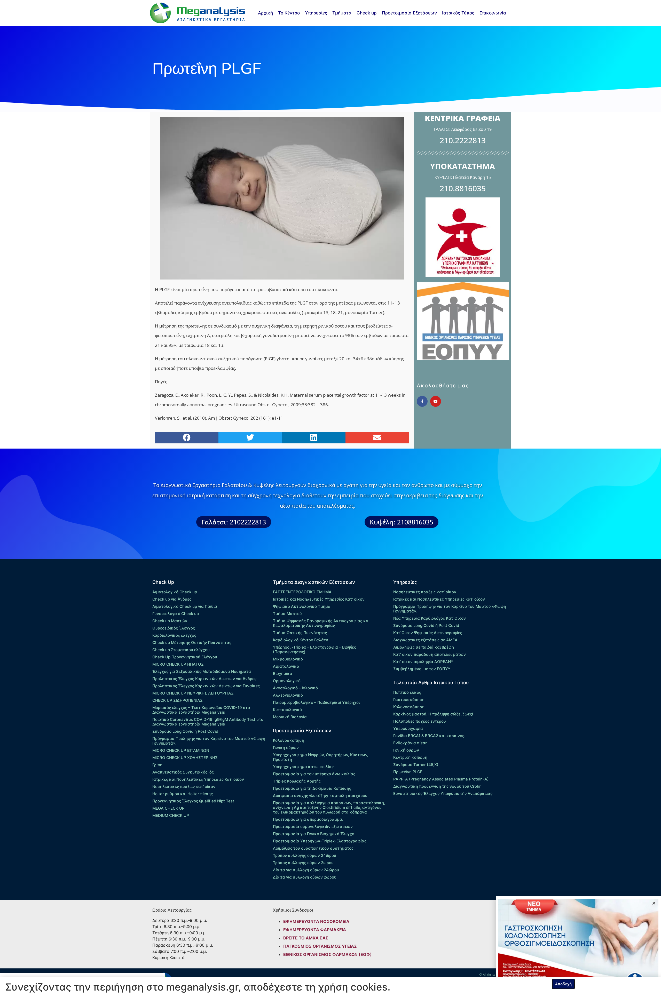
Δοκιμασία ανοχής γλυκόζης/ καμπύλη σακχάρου (320, 795)
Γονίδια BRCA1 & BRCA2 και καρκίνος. (429, 735)
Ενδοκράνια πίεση (410, 742)
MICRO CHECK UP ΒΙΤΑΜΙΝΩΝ (180, 750)
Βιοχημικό (282, 673)
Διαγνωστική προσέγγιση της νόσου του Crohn (437, 786)
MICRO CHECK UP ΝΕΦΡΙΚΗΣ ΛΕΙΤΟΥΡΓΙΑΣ (193, 693)
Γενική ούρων (286, 747)
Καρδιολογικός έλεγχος (174, 635)
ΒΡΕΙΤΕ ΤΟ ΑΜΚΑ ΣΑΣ (305, 937)
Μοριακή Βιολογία (290, 716)
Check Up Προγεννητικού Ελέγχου (184, 657)
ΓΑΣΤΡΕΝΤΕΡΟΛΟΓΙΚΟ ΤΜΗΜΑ (302, 591)
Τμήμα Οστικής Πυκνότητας (300, 632)
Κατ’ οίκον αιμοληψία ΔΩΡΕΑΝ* (423, 661)
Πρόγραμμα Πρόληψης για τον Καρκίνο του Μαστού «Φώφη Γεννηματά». (208, 741)
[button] (186, 437)
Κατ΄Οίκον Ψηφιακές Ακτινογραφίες (427, 632)
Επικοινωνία (492, 12)
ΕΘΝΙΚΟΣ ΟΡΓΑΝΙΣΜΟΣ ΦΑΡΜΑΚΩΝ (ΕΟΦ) (327, 954)
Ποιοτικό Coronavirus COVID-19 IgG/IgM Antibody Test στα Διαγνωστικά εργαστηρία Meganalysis (208, 722)
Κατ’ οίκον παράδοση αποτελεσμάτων (429, 654)
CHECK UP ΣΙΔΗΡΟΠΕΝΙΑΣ (177, 700)
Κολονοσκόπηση (288, 740)
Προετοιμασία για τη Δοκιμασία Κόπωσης (312, 788)
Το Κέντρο (289, 12)
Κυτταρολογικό (287, 709)
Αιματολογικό (286, 666)
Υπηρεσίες (316, 12)
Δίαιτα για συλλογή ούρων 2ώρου (304, 877)
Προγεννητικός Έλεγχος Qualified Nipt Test (193, 801)
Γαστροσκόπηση (408, 699)
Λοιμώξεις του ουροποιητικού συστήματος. (314, 848)
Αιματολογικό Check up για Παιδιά (184, 606)
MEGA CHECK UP (168, 808)
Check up (367, 12)
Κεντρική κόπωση (410, 757)
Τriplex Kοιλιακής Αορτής (297, 781)
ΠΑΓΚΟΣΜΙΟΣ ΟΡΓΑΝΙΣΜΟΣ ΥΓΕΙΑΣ (320, 946)
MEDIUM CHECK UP (170, 815)
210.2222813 (463, 140)
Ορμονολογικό (287, 680)
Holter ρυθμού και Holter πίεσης (182, 793)
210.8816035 (463, 188)
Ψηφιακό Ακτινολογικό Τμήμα (301, 606)
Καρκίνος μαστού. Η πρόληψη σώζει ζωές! (433, 714)
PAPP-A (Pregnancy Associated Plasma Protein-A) (441, 779)
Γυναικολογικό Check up (175, 613)
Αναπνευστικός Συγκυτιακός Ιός (183, 772)
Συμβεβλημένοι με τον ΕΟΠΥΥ (421, 668)
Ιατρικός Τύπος (458, 12)
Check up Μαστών (169, 620)
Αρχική (265, 12)
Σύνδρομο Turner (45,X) (415, 764)
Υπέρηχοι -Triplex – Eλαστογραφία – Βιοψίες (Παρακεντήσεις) (314, 649)
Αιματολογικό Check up (174, 591)
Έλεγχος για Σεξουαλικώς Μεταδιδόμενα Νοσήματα (201, 671)
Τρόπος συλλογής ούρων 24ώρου (304, 855)
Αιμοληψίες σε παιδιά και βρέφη (423, 647)
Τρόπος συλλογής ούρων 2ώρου (303, 862)
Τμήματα (341, 12)
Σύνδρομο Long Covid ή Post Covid (185, 731)
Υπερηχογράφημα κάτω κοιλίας (303, 766)
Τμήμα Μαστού (287, 613)
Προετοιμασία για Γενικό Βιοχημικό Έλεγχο (313, 833)
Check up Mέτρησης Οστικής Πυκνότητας (191, 642)
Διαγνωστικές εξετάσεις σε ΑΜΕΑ (425, 639)
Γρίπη (157, 764)
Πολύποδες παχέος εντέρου (419, 721)
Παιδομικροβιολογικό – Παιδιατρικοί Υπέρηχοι (316, 702)
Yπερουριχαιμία (408, 728)
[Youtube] (435, 401)
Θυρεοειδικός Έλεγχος (173, 628)
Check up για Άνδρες (171, 599)
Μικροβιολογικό (288, 659)
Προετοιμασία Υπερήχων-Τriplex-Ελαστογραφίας (319, 841)
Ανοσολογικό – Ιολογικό (295, 687)
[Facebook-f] (422, 401)
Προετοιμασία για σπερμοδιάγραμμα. (308, 819)
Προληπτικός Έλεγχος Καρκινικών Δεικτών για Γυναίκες (206, 685)
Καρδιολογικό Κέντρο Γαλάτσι (301, 639)
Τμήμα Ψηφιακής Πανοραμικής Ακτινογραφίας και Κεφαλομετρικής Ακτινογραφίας (321, 623)
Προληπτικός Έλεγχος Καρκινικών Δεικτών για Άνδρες (204, 678)
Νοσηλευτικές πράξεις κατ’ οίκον (183, 786)
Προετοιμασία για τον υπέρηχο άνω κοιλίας (314, 773)
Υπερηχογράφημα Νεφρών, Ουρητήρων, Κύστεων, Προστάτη (320, 757)
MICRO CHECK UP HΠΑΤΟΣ (178, 664)
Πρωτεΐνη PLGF (407, 771)
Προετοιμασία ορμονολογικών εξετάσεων (313, 826)
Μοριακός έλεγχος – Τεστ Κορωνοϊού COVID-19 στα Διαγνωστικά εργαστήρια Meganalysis (201, 710)
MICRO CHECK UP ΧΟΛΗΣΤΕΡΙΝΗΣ (185, 757)
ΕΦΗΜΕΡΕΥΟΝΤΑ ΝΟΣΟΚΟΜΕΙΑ (316, 921)
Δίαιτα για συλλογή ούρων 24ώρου (306, 869)
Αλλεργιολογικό (288, 695)
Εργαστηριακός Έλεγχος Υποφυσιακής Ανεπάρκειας (442, 793)
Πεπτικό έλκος (407, 692)
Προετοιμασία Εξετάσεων (409, 12)
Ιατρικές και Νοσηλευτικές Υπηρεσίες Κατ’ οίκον (198, 779)
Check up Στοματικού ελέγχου (181, 649)
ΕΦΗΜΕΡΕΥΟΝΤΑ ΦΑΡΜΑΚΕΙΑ (314, 929)
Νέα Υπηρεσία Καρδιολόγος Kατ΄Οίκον (429, 618)
